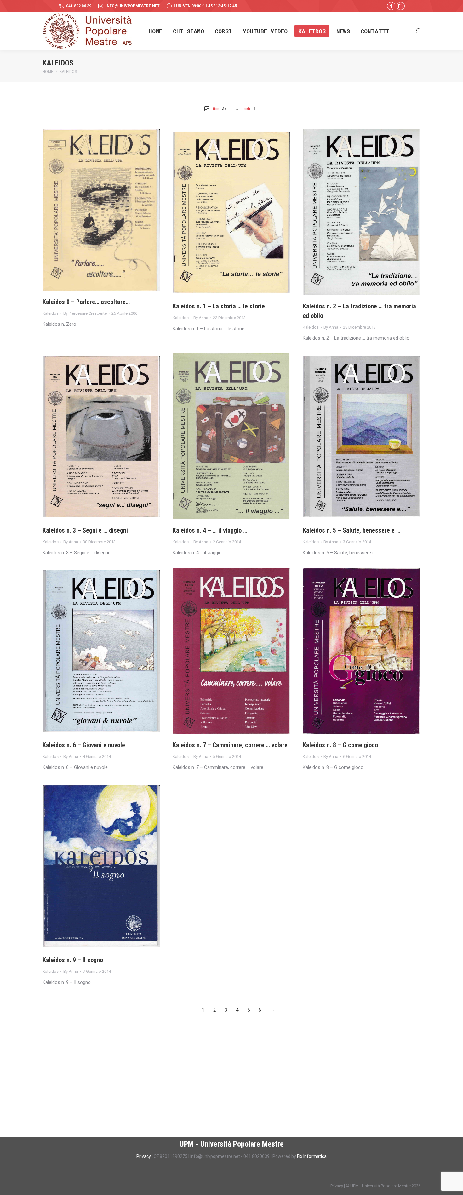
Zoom (93, 210)
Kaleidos (51, 313)
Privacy (144, 1156)
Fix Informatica (312, 1156)
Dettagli (110, 210)
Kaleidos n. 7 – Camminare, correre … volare (230, 745)
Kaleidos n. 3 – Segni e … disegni (85, 530)
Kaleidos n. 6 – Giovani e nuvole (84, 745)
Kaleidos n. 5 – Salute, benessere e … (351, 530)
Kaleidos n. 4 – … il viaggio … (210, 530)
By (85, 313)
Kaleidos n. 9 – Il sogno (73, 960)
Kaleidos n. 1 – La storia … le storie (219, 306)
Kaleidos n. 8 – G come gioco (340, 745)
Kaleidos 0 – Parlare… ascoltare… (86, 302)
